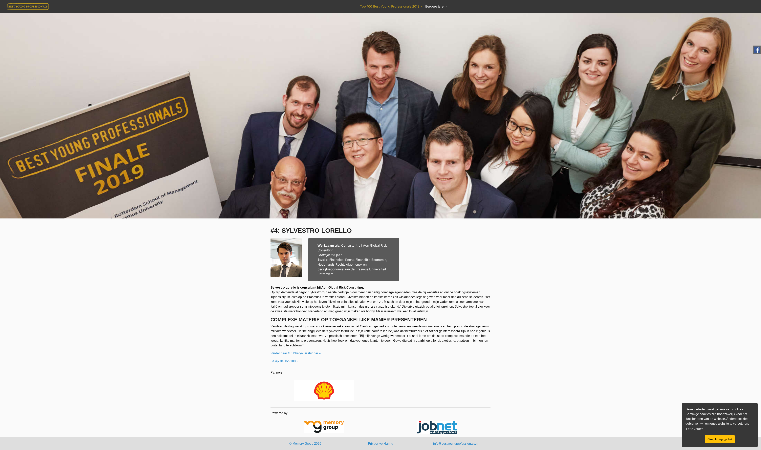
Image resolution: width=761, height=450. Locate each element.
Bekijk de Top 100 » (284, 361)
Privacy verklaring (380, 443)
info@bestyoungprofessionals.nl (455, 443)
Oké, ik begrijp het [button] (719, 439)
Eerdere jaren (435, 6)
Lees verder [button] (694, 429)
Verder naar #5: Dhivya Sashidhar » (296, 353)
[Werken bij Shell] (324, 391)
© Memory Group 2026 (305, 443)
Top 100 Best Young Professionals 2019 (390, 6)
